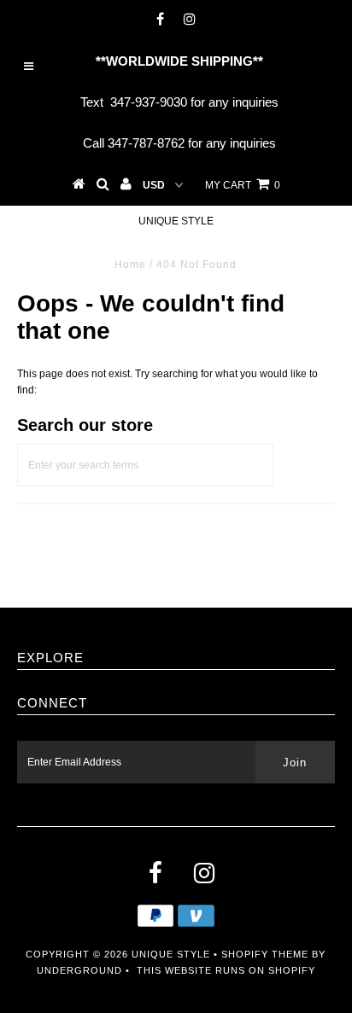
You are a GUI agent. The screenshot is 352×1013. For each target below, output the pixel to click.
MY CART (242, 185)
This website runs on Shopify (226, 970)
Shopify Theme (264, 954)
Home (130, 265)
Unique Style (176, 221)
